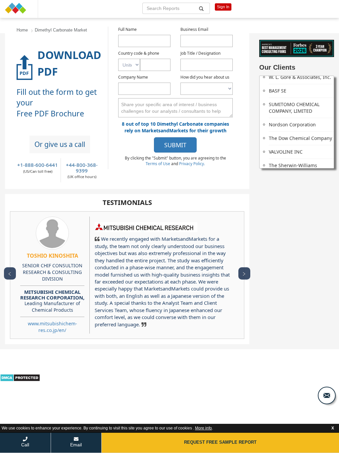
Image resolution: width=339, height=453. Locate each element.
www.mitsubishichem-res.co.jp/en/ (52, 326)
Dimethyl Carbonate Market (61, 30)
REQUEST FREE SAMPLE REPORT (220, 442)
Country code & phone (138, 53)
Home (22, 30)
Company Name (133, 77)
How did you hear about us (204, 77)
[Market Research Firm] (19, 8)
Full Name (127, 29)
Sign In (223, 7)
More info (203, 428)
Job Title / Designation (200, 53)
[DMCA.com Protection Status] (20, 377)
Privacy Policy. (192, 163)
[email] (326, 395)
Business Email (194, 29)
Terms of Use (158, 163)
